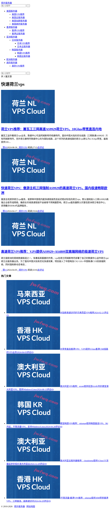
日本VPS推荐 (23, 43)
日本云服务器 (23, 46)
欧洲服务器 (11, 59)
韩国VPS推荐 (23, 53)
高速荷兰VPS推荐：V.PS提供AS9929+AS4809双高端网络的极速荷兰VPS (52, 251)
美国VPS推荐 (18, 14)
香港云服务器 (18, 34)
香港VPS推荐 (18, 30)
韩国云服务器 (23, 56)
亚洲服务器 (11, 37)
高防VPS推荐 (18, 66)
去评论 (41, 147)
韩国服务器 (17, 50)
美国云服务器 (18, 17)
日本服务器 (17, 40)
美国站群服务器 (19, 21)
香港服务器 (11, 27)
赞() (4, 147)
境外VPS (22, 147)
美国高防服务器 (19, 24)
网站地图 (30, 506)
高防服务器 (11, 63)
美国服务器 (11, 11)
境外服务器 (6, 3)
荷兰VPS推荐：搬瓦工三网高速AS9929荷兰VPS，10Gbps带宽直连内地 (51, 129)
